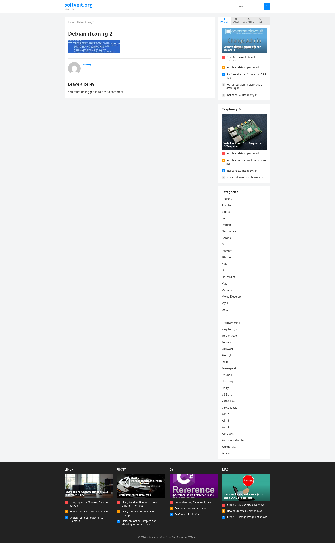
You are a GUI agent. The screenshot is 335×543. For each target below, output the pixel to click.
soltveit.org (79, 4)
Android (227, 199)
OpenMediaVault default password (241, 58)
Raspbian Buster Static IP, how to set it (246, 161)
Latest (236, 21)
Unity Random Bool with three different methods (139, 503)
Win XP (226, 427)
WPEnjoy (192, 537)
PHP (224, 316)
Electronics (229, 231)
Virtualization (230, 407)
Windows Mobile (233, 440)
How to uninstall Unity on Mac (244, 510)
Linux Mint (228, 277)
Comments (248, 21)
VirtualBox (228, 401)
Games (226, 238)
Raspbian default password (242, 67)
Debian (226, 225)
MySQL (226, 303)
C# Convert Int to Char (187, 514)
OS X (225, 310)
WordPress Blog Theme (172, 537)
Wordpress (229, 447)
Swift (225, 362)
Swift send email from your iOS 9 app (246, 75)
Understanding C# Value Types (192, 502)
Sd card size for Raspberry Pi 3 (244, 177)
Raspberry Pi (231, 109)
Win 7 (225, 414)
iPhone (226, 257)
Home (71, 22)
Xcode (226, 453)
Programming (231, 323)
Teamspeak (229, 368)
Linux (225, 270)
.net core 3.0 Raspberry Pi (241, 95)
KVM (225, 264)
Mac (224, 283)
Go (223, 244)
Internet (227, 251)
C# (223, 218)
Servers (227, 342)
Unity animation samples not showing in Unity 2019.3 (139, 522)
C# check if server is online (190, 508)
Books (226, 212)
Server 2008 (229, 336)
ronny (87, 64)
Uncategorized (231, 381)
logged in (91, 92)
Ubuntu (227, 375)
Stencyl (226, 355)
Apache (226, 205)
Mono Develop (231, 296)
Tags (260, 21)
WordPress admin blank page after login (244, 86)
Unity (225, 388)
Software (228, 349)
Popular (224, 21)
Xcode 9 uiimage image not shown (247, 517)
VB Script (227, 394)
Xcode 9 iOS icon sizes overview (245, 505)
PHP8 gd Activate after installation (89, 511)
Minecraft (228, 290)
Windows (228, 433)
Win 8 (225, 420)
